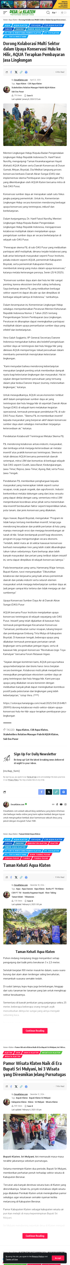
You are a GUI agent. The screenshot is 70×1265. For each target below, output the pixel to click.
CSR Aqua (36, 25)
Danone (20, 29)
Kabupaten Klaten (37, 843)
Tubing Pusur (41, 858)
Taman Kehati (17, 897)
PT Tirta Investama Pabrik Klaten (23, 33)
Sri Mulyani (39, 1102)
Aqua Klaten (13, 20)
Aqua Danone (27, 889)
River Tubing (50, 892)
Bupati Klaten (22, 1098)
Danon (8, 29)
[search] (48, 12)
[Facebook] (57, 805)
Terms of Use (12, 1259)
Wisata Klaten (12, 1056)
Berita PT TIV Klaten (54, 889)
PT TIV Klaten (52, 33)
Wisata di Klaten (51, 1053)
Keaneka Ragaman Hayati (33, 892)
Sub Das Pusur (18, 91)
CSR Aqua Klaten (53, 25)
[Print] (26, 72)
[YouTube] (61, 805)
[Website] (53, 805)
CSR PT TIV (16, 892)
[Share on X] (16, 72)
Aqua (7, 25)
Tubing (26, 858)
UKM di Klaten (31, 1053)
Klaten (54, 843)
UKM (18, 1053)
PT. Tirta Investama (15, 37)
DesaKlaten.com (21, 80)
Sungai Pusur (12, 858)
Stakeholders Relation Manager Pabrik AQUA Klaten (33, 87)
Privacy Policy (38, 1256)
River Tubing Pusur (40, 855)
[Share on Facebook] (11, 72)
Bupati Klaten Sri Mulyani (39, 1098)
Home (5, 20)
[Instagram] (65, 805)
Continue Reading (35, 1030)
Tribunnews (29, 897)
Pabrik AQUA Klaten (38, 29)
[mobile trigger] (6, 12)
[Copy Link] (21, 72)
